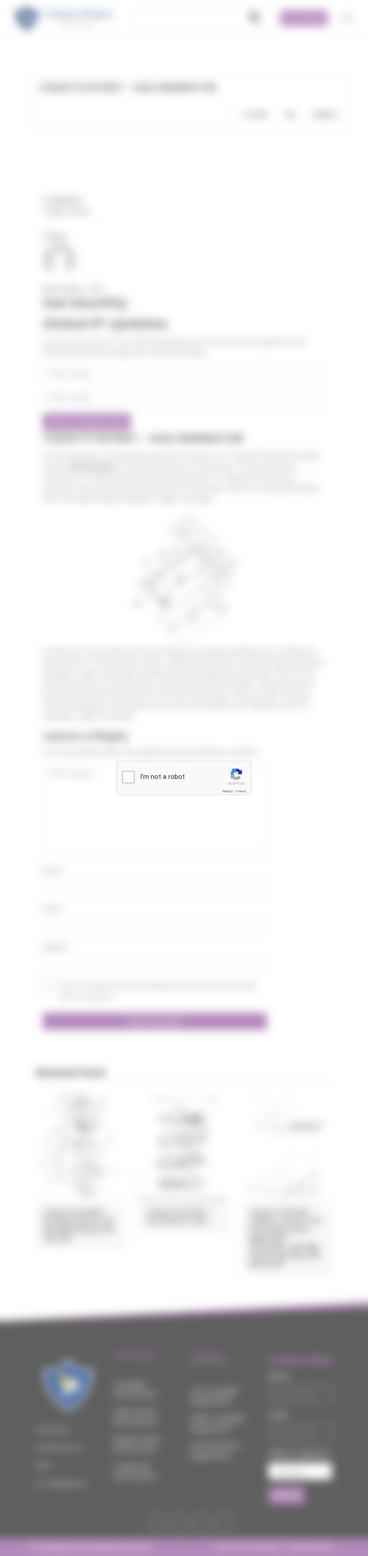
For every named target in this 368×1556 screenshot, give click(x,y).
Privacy (227, 791)
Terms (241, 791)
